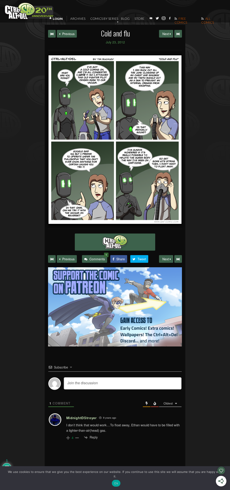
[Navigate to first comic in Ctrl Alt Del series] (52, 34)
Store (139, 18)
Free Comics (181, 20)
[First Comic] (52, 259)
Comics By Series (104, 18)
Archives (77, 18)
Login (58, 18)
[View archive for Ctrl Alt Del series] (115, 242)
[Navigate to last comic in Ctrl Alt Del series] (178, 34)
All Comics (207, 20)
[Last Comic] (178, 259)
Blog (125, 18)
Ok (116, 483)
